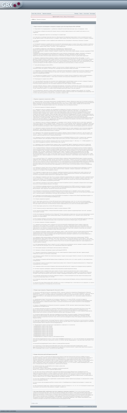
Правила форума (47, 13)
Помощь (77, 13)
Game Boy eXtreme (36, 13)
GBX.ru (34, 19)
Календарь (92, 13)
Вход (65, 16)
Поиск (81, 13)
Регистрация (70, 16)
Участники (86, 13)
